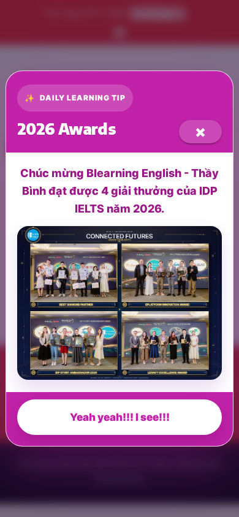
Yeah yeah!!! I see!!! (120, 417)
